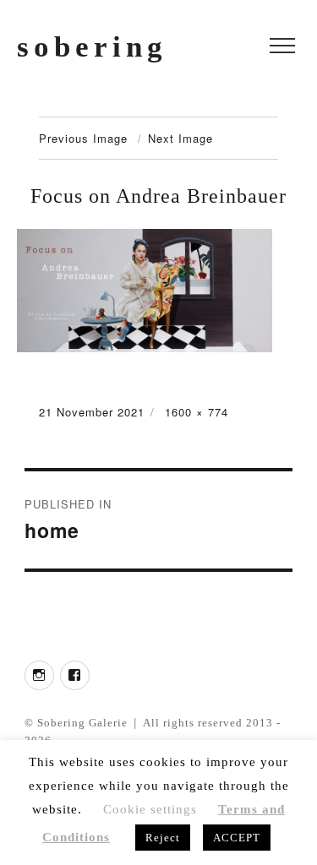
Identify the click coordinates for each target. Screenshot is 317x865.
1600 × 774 (196, 412)
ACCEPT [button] (236, 837)
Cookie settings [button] (150, 809)
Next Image (180, 138)
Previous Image (83, 138)
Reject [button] (162, 837)
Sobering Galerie (82, 722)
